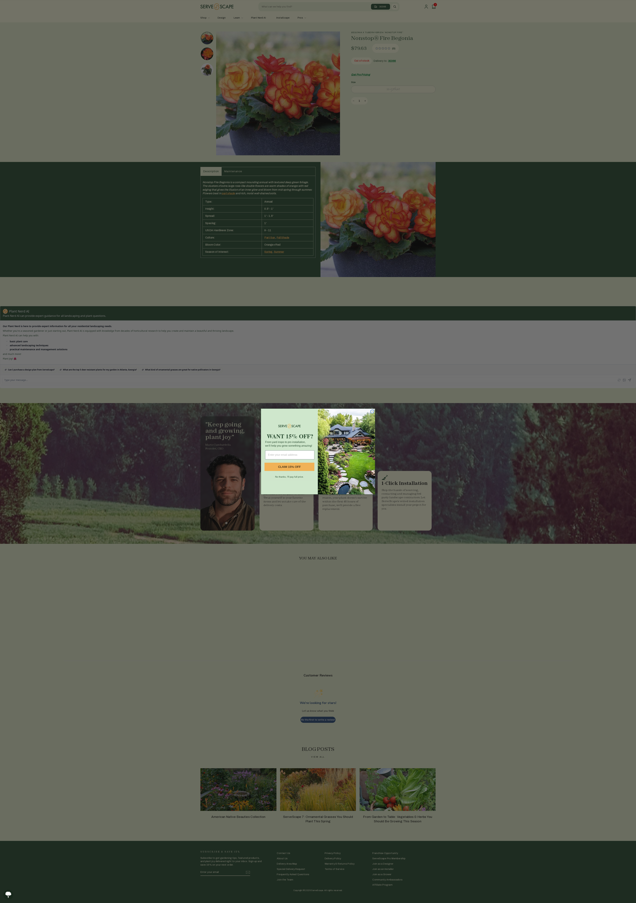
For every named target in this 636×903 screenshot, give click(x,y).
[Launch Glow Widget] (8, 895)
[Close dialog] (372, 411)
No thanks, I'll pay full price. (289, 476)
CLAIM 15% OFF (289, 466)
